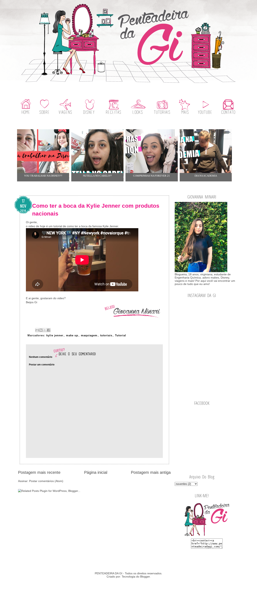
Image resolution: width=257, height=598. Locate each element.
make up (72, 335)
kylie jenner (54, 335)
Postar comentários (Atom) (46, 481)
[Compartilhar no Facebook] (49, 330)
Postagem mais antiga (151, 472)
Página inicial (95, 472)
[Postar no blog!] (41, 330)
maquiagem (89, 335)
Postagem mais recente (39, 472)
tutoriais (106, 335)
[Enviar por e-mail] (37, 330)
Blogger (145, 576)
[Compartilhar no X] (45, 330)
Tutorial (120, 335)
